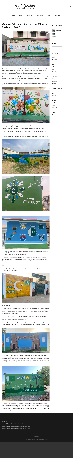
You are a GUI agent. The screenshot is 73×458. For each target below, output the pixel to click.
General (53, 74)
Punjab (53, 102)
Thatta (53, 112)
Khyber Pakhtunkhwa (57, 88)
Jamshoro (54, 83)
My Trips (54, 98)
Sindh (53, 110)
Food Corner (40, 15)
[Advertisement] (34, 450)
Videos (48, 15)
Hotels (53, 78)
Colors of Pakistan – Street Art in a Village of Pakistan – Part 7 (16, 428)
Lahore (53, 90)
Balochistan (54, 62)
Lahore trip (54, 36)
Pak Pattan (57, 33)
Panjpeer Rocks (58, 30)
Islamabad (54, 81)
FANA (53, 66)
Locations (29, 15)
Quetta (53, 105)
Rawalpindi (54, 107)
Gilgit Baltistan (55, 76)
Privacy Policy (36, 436)
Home (13, 15)
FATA (53, 69)
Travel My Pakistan (25, 5)
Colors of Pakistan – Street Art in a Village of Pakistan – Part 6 (16, 426)
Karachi (53, 86)
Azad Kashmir (55, 59)
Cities (20, 15)
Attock (53, 57)
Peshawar (54, 100)
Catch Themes (45, 439)
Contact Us (57, 15)
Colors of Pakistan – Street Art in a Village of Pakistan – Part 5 (16, 423)
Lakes (53, 93)
